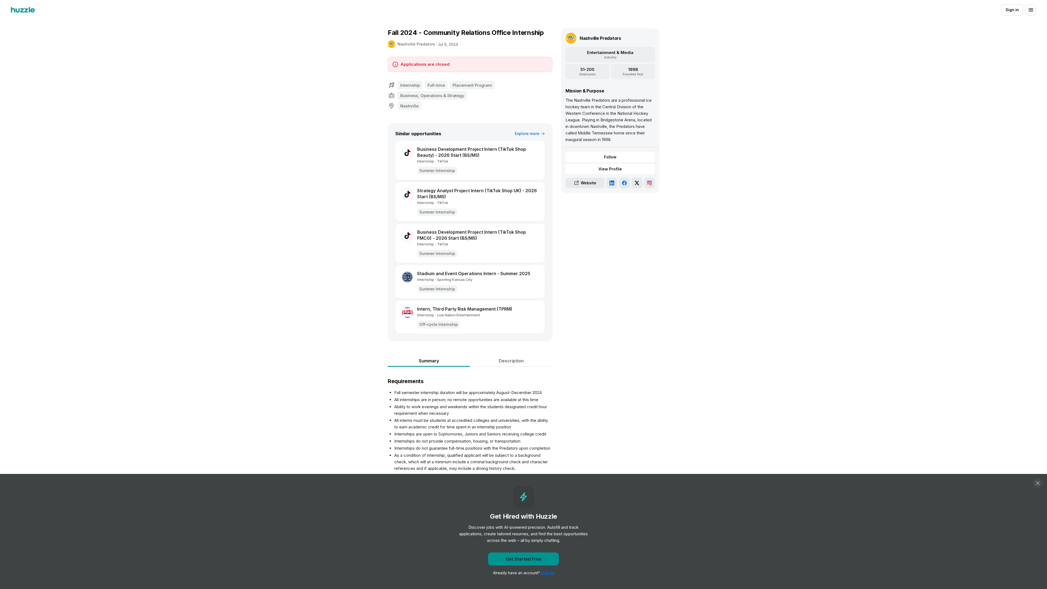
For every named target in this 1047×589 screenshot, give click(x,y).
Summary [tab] (429, 360)
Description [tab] (511, 360)
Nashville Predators (416, 44)
